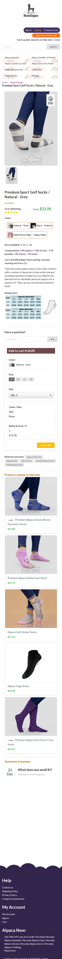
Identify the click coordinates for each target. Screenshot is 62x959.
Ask (52, 339)
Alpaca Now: (14, 930)
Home (5, 82)
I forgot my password (13, 898)
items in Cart (51, 30)
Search (53, 46)
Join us (37, 30)
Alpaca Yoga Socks (18, 686)
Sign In (5, 918)
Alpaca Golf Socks (34, 457)
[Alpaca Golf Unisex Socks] (31, 608)
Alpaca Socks (16, 82)
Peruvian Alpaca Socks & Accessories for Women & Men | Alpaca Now (30, 7)
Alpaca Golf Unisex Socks (22, 632)
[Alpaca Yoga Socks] (31, 662)
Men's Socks (26, 461)
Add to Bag (45, 445)
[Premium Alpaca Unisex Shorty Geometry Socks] (31, 496)
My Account (8, 914)
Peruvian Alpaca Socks (45, 461)
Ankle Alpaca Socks (14, 465)
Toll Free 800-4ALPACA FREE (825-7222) (38, 39)
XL (31, 379)
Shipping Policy (10, 891)
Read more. (10, 950)
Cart (4, 921)
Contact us (7, 887)
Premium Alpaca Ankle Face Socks (27, 578)
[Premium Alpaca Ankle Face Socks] (31, 555)
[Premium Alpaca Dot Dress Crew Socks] (31, 716)
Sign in (28, 30)
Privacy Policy (9, 894)
